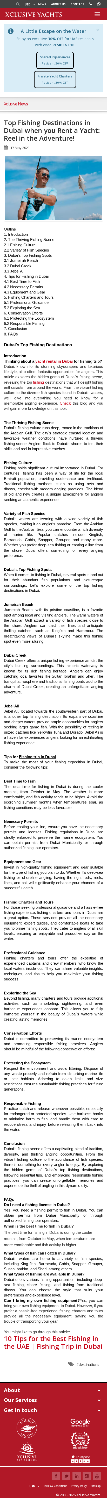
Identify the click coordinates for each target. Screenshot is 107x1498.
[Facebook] (56, 1476)
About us (58, 4)
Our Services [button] (20, 1399)
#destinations (87, 1364)
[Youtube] (97, 1476)
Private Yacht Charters (55, 79)
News (42, 4)
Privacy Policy (79, 1486)
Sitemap (96, 1486)
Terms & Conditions (55, 1486)
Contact (77, 4)
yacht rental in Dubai (54, 361)
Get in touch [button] (20, 1410)
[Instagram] (87, 1476)
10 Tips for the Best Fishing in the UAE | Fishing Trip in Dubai (53, 1342)
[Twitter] (66, 1476)
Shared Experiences (55, 60)
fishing (39, 382)
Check (66, 403)
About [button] (12, 1390)
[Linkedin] (76, 1476)
